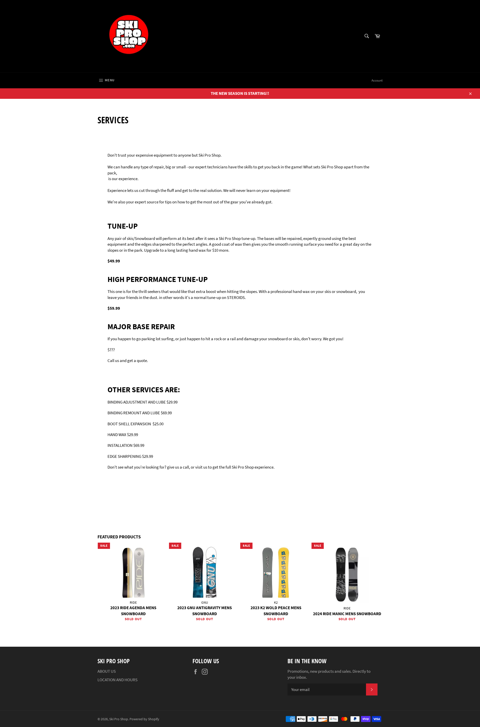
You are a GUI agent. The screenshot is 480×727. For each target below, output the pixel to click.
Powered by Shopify (144, 719)
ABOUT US (107, 671)
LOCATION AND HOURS (118, 679)
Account (377, 80)
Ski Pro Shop (118, 719)
